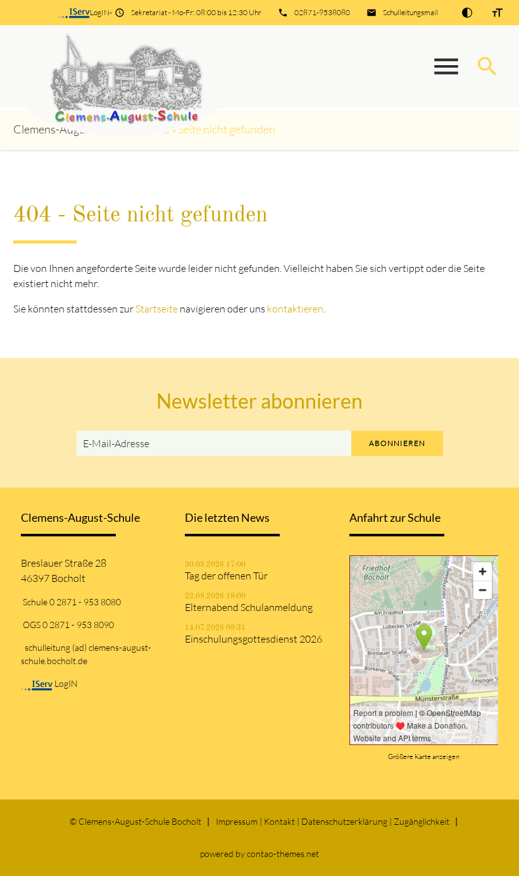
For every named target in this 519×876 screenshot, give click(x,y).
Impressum (237, 821)
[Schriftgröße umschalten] (497, 12)
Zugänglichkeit (421, 821)
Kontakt (279, 821)
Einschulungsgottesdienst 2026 (253, 639)
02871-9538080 (322, 12)
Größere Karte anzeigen (424, 756)
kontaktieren (295, 308)
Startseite (156, 308)
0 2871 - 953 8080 (85, 601)
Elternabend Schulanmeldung (249, 607)
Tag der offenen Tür (226, 576)
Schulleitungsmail (410, 12)
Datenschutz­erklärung (344, 821)
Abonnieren (397, 443)
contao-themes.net (283, 853)
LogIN (99, 12)
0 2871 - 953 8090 (78, 624)
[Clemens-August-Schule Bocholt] (124, 66)
